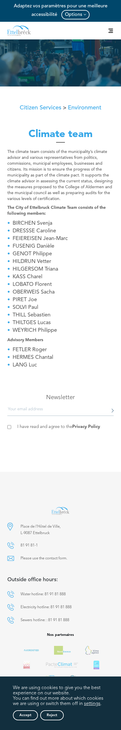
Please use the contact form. (44, 558)
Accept (25, 715)
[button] (10, 526)
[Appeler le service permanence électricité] (10, 607)
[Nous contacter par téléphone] (10, 545)
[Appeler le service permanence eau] (10, 594)
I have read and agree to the (58, 427)
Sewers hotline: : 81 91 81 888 (45, 620)
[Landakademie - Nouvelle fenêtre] (27, 665)
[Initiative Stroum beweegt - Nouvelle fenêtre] (96, 665)
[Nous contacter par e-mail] (10, 558)
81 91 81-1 (29, 545)
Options (73, 14)
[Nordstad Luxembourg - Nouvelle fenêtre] (31, 650)
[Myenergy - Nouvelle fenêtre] (92, 650)
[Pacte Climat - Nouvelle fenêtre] (62, 665)
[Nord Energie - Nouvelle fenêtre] (62, 650)
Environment (84, 108)
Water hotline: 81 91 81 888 (43, 594)
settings (92, 703)
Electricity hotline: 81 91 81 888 (46, 607)
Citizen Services (40, 108)
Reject (52, 715)
